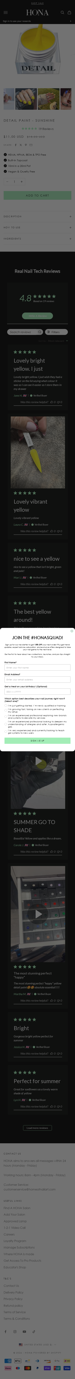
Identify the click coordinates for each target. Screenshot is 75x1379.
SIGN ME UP (37, 740)
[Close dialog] (72, 631)
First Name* (11, 662)
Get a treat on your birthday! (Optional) (26, 686)
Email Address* (12, 674)
